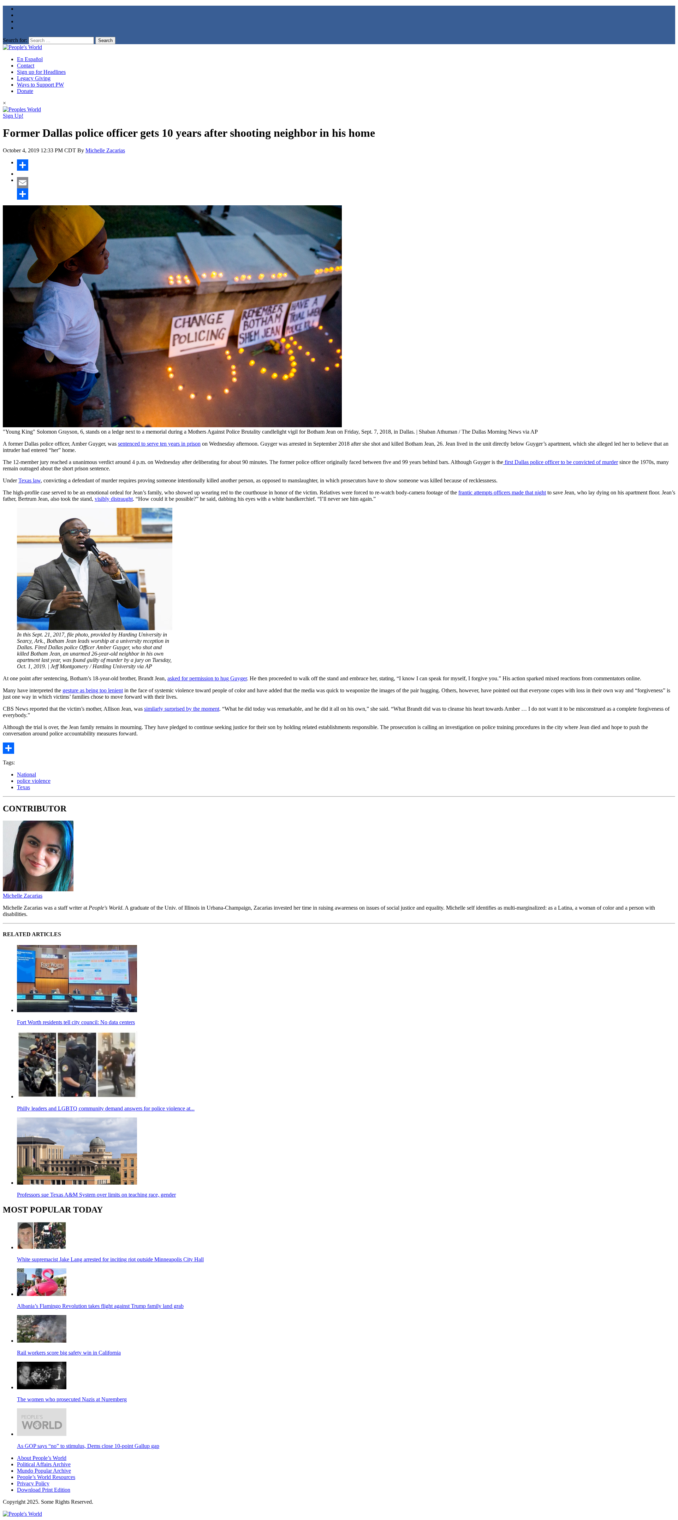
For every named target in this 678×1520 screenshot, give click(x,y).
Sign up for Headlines (41, 72)
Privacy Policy (33, 1483)
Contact (25, 66)
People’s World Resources (46, 1477)
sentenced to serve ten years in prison (159, 444)
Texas (23, 787)
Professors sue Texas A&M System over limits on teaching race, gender (96, 1195)
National (26, 774)
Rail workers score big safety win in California (69, 1353)
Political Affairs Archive (44, 1464)
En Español (30, 59)
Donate (25, 91)
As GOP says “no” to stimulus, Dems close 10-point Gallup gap (88, 1446)
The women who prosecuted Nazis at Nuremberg (72, 1399)
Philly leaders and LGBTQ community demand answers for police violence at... (106, 1108)
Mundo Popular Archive (44, 1471)
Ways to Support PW (40, 85)
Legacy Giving (33, 78)
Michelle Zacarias (105, 150)
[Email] (346, 182)
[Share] (346, 165)
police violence (33, 781)
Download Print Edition (43, 1490)
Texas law (29, 480)
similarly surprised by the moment (181, 709)
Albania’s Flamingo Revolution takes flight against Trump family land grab (100, 1306)
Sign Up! (13, 116)
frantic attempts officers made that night (502, 492)
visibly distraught (114, 499)
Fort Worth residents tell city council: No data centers (76, 1022)
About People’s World (41, 1458)
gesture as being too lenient (93, 690)
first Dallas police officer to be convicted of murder (560, 462)
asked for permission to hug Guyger (207, 678)
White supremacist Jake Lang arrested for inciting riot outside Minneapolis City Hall (110, 1259)
